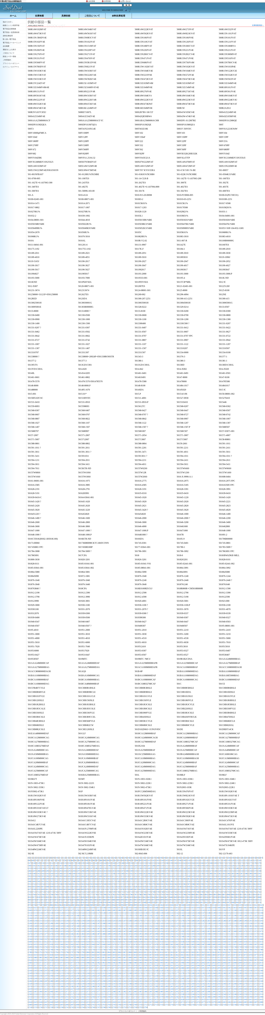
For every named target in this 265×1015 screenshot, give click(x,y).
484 (202, 879)
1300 (61, 923)
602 (255, 884)
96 (130, 860)
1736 (224, 947)
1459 (187, 931)
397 (52, 876)
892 (131, 900)
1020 (245, 905)
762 (259, 892)
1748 (51, 950)
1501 (171, 934)
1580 (114, 939)
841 (140, 897)
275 (215, 868)
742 (171, 892)
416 (135, 876)
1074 (56, 910)
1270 (140, 921)
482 (193, 879)
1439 (82, 931)
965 (219, 902)
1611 (40, 942)
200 (118, 866)
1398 (103, 929)
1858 (156, 955)
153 (144, 863)
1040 (114, 908)
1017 (229, 905)
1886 (66, 958)
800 (193, 895)
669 (82, 889)
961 (202, 902)
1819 (187, 952)
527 (158, 881)
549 (255, 881)
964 (215, 902)
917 (241, 900)
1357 (124, 926)
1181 (145, 916)
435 (219, 876)
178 (255, 863)
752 (215, 892)
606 (38, 887)
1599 (213, 939)
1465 (219, 931)
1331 (224, 923)
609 (52, 887)
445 (29, 879)
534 (188, 881)
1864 (187, 955)
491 (233, 879)
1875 (245, 955)
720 (74, 892)
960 (197, 902)
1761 (119, 950)
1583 (129, 939)
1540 (140, 937)
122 (241, 860)
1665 (87, 944)
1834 (30, 955)
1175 (114, 916)
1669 (108, 944)
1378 (234, 926)
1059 (213, 908)
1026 (40, 908)
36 (150, 858)
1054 (187, 908)
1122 (72, 913)
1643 (208, 942)
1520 (35, 937)
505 (60, 881)
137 (74, 863)
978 (43, 905)
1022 (256, 905)
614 (74, 887)
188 (65, 866)
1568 (51, 939)
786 (131, 895)
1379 (240, 926)
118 (224, 860)
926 (47, 902)
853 (193, 897)
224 (224, 866)
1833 (261, 952)
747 (193, 892)
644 (206, 887)
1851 (119, 955)
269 (188, 868)
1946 (145, 960)
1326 (198, 923)
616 (82, 887)
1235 (192, 918)
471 (144, 879)
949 (149, 902)
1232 (177, 918)
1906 (171, 958)
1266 (119, 921)
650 (233, 887)
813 (250, 895)
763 (29, 895)
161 (180, 863)
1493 (129, 934)
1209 (56, 918)
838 (127, 897)
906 (193, 900)
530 (171, 881)
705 (241, 889)
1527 (72, 937)
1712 (98, 947)
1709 (82, 947)
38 (157, 858)
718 (65, 892)
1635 (166, 942)
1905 (166, 958)
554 (43, 884)
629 (140, 887)
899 (162, 900)
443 (255, 876)
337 (255, 871)
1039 (108, 908)
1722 (150, 947)
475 (162, 879)
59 (233, 858)
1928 (51, 960)
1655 (35, 944)
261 (153, 868)
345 (56, 874)
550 (259, 881)
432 (206, 876)
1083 (103, 910)
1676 (145, 944)
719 (69, 892)
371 (171, 874)
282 (246, 868)
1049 (161, 908)
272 (202, 868)
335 (246, 871)
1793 (51, 952)
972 (250, 902)
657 (29, 889)
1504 (187, 934)
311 (140, 871)
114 (206, 860)
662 (52, 889)
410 (109, 876)
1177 (124, 916)
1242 (229, 918)
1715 (114, 947)
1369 (187, 926)
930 (65, 902)
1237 (203, 918)
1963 (234, 960)
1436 (66, 931)
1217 (98, 918)
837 (122, 897)
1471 (250, 931)
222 (215, 866)
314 (153, 871)
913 (224, 900)
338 (259, 871)
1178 (129, 916)
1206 (40, 918)
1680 (166, 944)
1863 (182, 955)
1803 (103, 952)
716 (56, 892)
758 (241, 892)
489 (224, 879)
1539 (135, 937)
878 (69, 900)
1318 (156, 923)
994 (113, 905)
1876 (250, 955)
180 (29, 866)
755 (228, 892)
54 (215, 858)
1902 (150, 958)
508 (74, 881)
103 (158, 860)
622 (109, 887)
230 (250, 866)
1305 (87, 923)
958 (188, 902)
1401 (119, 929)
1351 (93, 926)
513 (96, 881)
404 (82, 876)
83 (83, 860)
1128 (103, 913)
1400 (114, 929)
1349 (82, 926)
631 (149, 887)
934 (82, 902)
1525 (61, 937)
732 (127, 892)
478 (175, 879)
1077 (72, 910)
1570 (61, 939)
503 (52, 881)
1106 (224, 910)
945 (131, 902)
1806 (119, 952)
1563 (261, 937)
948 (144, 902)
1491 (119, 934)
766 (43, 895)
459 (91, 879)
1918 (234, 958)
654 (250, 887)
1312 (124, 923)
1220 (114, 918)
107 (175, 860)
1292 (255, 921)
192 (82, 866)
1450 (140, 931)
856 (206, 897)
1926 (40, 960)
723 (87, 892)
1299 (56, 923)
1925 (35, 960)
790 (149, 895)
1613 (51, 942)
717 (60, 892)
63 (247, 858)
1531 (93, 937)
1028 (51, 908)
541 (219, 881)
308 (127, 871)
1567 (45, 939)
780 (105, 895)
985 (74, 905)
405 (87, 876)
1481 (66, 934)
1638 (182, 942)
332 (233, 871)
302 (100, 871)
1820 (192, 952)
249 (100, 868)
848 (171, 897)
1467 (229, 931)
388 (246, 874)
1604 (240, 939)
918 (246, 900)
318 (171, 871)
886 (105, 900)
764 (34, 895)
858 (215, 897)
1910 (192, 958)
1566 (40, 939)
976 (34, 905)
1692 (229, 944)
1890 (87, 958)
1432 (45, 931)
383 (224, 874)
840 (135, 897)
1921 (250, 958)
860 (224, 897)
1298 (51, 923)
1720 (140, 947)
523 (140, 881)
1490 (114, 934)
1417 (203, 929)
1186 (171, 916)
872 (43, 900)
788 (140, 895)
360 (122, 874)
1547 (177, 937)
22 (100, 858)
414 (127, 876)
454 (69, 879)
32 (136, 858)
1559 (240, 937)
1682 (177, 944)
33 (139, 858)
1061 (224, 908)
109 (184, 860)
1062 (229, 908)
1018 (235, 905)
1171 (93, 916)
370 (166, 874)
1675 (140, 944)
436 (224, 876)
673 (100, 889)
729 (113, 892)
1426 (250, 929)
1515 (245, 934)
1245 (245, 918)
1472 (255, 931)
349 (74, 874)
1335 (245, 923)
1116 (40, 913)
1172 (98, 916)
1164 (56, 916)
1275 (166, 921)
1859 (161, 955)
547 (246, 881)
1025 (35, 908)
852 (188, 897)
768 (52, 895)
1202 (255, 916)
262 (158, 868)
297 (78, 871)
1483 (77, 934)
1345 (61, 926)
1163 (51, 916)
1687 (203, 944)
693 (188, 889)
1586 (145, 939)
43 (175, 858)
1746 (40, 950)
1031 (66, 908)
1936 (93, 960)
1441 (93, 931)
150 (131, 863)
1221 (119, 918)
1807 (124, 952)
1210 (61, 918)
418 (144, 876)
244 (78, 868)
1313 (129, 923)
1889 (82, 958)
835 (113, 897)
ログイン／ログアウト (11, 67)
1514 (240, 934)
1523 (51, 937)
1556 (224, 937)
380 (211, 874)
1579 (108, 939)
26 (114, 858)
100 (144, 860)
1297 (45, 923)
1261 (93, 921)
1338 (261, 923)
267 (180, 868)
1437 (72, 931)
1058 (208, 908)
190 (74, 866)
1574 (82, 939)
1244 (240, 918)
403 (78, 876)
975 (29, 905)
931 (69, 902)
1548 (182, 937)
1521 (40, 937)
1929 (56, 960)
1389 (56, 929)
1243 (234, 918)
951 (158, 902)
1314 (135, 923)
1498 (156, 934)
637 (175, 887)
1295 (35, 923)
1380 (245, 926)
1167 (72, 916)
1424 (240, 929)
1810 (140, 952)
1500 (166, 934)
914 (228, 900)
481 (188, 879)
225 (228, 866)
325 (202, 871)
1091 (145, 910)
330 (224, 871)
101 (149, 860)
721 (78, 892)
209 (158, 866)
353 (91, 874)
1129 (108, 913)
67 (261, 858)
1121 (66, 913)
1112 (255, 910)
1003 (156, 905)
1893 (103, 958)
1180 (140, 916)
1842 (72, 955)
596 (228, 884)
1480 (61, 934)
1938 (103, 960)
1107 (229, 910)
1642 (203, 942)
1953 (182, 960)
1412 (177, 929)
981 (56, 905)
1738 (234, 947)
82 (79, 860)
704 (237, 889)
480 (184, 879)
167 (206, 863)
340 (34, 874)
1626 (119, 942)
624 (118, 887)
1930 (61, 960)
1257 (72, 921)
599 (241, 884)
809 (233, 895)
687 (162, 889)
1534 (108, 937)
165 (197, 863)
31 (132, 858)
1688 (208, 944)
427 (184, 876)
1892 (98, 958)
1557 (229, 937)
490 (228, 879)
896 (149, 900)
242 (69, 868)
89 (104, 860)
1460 (192, 931)
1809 (135, 952)
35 (146, 858)
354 (96, 874)
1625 (114, 942)
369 (162, 874)
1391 (66, 929)
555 (47, 884)
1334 (240, 923)
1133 (129, 913)
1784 (240, 950)
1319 (161, 923)
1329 (213, 923)
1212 (72, 918)
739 (158, 892)
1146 (198, 913)
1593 (182, 939)
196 (100, 866)
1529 (82, 937)
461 (100, 879)
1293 (261, 921)
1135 (140, 913)
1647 (229, 942)
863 (237, 897)
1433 (51, 931)
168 (211, 863)
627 (131, 887)
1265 (114, 921)
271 (197, 868)
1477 (45, 934)
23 (103, 858)
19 (89, 858)
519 (122, 881)
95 (126, 860)
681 (135, 889)
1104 (213, 910)
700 (219, 889)
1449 (135, 931)
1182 (150, 916)
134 (60, 863)
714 (47, 892)
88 (101, 860)
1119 (56, 913)
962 (206, 902)
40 (164, 858)
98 (137, 860)
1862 (177, 955)
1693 (234, 944)
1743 (261, 947)
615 (78, 887)
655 (255, 887)
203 (131, 866)
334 (241, 871)
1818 (182, 952)
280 (237, 868)
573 (127, 884)
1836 (40, 955)
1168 (77, 916)
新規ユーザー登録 (9, 56)
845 (158, 897)
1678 (156, 944)
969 (237, 902)
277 (224, 868)
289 (43, 871)
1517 (255, 934)
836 (118, 897)
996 (122, 905)
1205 (35, 918)
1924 (30, 960)
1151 (224, 913)
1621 (93, 942)
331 (228, 871)
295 (69, 871)
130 (43, 863)
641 (193, 887)
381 (215, 874)
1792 (45, 952)
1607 (255, 939)
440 (241, 876)
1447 (124, 931)
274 (211, 868)
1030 (61, 908)
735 (140, 892)
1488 (103, 934)
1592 (177, 939)
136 (69, 863)
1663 (77, 944)
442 (250, 876)
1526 (66, 937)
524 (144, 881)
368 (158, 874)
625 (122, 887)
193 (87, 866)
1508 (208, 934)
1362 (150, 926)
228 (241, 866)
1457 (177, 931)
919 (250, 900)
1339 (30, 926)
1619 (82, 942)
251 (109, 868)
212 (171, 866)
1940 (114, 960)
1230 (166, 918)
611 (60, 887)
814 (255, 895)
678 (122, 889)
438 (233, 876)
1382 (255, 926)
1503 (182, 934)
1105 (219, 910)
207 (149, 866)
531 (175, 881)
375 (188, 874)
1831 (250, 952)
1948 (156, 960)
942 (118, 902)
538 (206, 881)
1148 (208, 913)
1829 (240, 952)
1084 (108, 910)
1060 (219, 908)
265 (171, 868)
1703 (51, 947)
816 (29, 897)
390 (255, 874)
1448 (129, 931)
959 (193, 902)
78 (65, 860)
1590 (166, 939)
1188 (182, 916)
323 (193, 871)
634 (162, 887)
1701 (40, 947)
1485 (87, 934)
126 (259, 860)
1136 (145, 913)
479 (180, 879)
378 (202, 874)
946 (135, 902)
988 (87, 905)
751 (211, 892)
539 (211, 881)
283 (250, 868)
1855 (140, 955)
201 (122, 866)
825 (69, 897)
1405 (140, 929)
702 (228, 889)
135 (65, 863)
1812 (150, 952)
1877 (255, 955)
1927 (45, 960)
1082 (98, 910)
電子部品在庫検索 (9, 29)
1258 (77, 921)
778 (96, 895)
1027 (45, 908)
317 (166, 871)
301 (96, 871)
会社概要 (6, 46)
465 (118, 879)
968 (233, 902)
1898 (129, 958)
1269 (135, 921)
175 (241, 863)
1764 (135, 950)
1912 (203, 958)
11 (60, 858)
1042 (124, 908)
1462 (203, 931)
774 (78, 895)
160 (175, 863)
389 (250, 874)
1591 (171, 939)
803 (206, 895)
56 (222, 858)
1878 (261, 955)
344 (52, 874)
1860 (166, 955)
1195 (219, 916)
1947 (150, 960)
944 (127, 902)
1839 (56, 955)
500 (38, 881)
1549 (187, 937)
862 (233, 897)
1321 (171, 923)
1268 (129, 921)
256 (131, 868)
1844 (82, 955)
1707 (72, 947)
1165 (61, 916)
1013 (208, 905)
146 (113, 863)
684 (149, 889)
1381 (250, 926)
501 (43, 881)
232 (259, 866)
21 (96, 858)
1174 (108, 916)
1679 (161, 944)
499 (34, 881)
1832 (255, 952)
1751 (66, 950)
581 (162, 884)
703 (233, 889)
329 (219, 871)
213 (175, 866)
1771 (171, 950)
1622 (98, 942)
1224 (135, 918)
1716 (119, 947)
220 (206, 866)
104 (162, 860)
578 (149, 884)
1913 (208, 958)
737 (149, 892)
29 (125, 858)
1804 (108, 952)
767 (47, 895)
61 (240, 858)
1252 (45, 921)
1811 (145, 952)
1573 (77, 939)
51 (204, 858)
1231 (171, 918)
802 (202, 895)
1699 (30, 947)
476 (166, 879)
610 (56, 887)
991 (100, 905)
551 (29, 884)
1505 (192, 934)
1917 (229, 958)
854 (197, 897)
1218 (103, 918)
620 (100, 887)
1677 (150, 944)
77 (61, 860)
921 (259, 900)
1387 (45, 929)
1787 (255, 950)
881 (82, 900)
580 (158, 884)
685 (153, 889)
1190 (192, 916)
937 (96, 902)
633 (158, 887)
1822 (203, 952)
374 (184, 874)
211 (166, 866)
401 (69, 876)
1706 (66, 947)
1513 (234, 934)
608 (47, 887)
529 (166, 881)
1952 (177, 960)
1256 (66, 921)
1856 (145, 955)
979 (47, 905)
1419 (213, 929)
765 (38, 895)
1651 (250, 942)
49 (197, 858)
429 (193, 876)
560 (69, 884)
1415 (192, 929)
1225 (140, 918)
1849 (108, 955)
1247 (255, 918)
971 (246, 902)
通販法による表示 (9, 50)
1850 (114, 955)
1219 (108, 918)
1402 (124, 929)
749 (202, 892)
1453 (156, 931)
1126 (93, 913)
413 (122, 876)
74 (51, 860)
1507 (203, 934)
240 (60, 868)
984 (69, 905)
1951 (171, 960)
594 (219, 884)
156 (158, 863)
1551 (198, 937)
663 (56, 889)
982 (60, 905)
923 (34, 902)
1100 (192, 910)
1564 (30, 939)
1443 (103, 931)
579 (153, 884)
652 (241, 887)
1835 (35, 955)
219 (202, 866)
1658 (51, 944)
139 (82, 863)
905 (188, 900)
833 (105, 897)
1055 (192, 908)
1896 (119, 958)
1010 (193, 905)
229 (246, 866)
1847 (98, 955)
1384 (30, 929)
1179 (135, 916)
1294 (30, 923)
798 (184, 895)
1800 (87, 952)
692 (184, 889)
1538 (129, 937)
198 (109, 866)
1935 (87, 960)
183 (43, 866)
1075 (61, 910)
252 (113, 868)
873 (47, 900)
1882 (45, 958)
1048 (156, 908)
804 (211, 895)
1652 (255, 942)
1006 (172, 905)
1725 (166, 947)
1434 (56, 931)
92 (115, 860)
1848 (103, 955)
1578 (103, 939)
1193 (208, 916)
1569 (56, 939)
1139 (161, 913)
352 (87, 874)
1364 (161, 926)
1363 (156, 926)
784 (122, 895)
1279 (187, 921)
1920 (245, 958)
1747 (45, 950)
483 (197, 879)
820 (47, 897)
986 (78, 905)
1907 (177, 958)
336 (250, 871)
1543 (156, 937)
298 (82, 871)
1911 (198, 958)
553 (38, 884)
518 (118, 881)
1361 (145, 926)
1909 (187, 958)
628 (135, 887)
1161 (40, 916)
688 (166, 889)
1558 (234, 937)
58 (229, 858)
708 (255, 889)
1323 (182, 923)
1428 (261, 929)
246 (87, 868)
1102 (203, 910)
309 (131, 871)
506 (65, 881)
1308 (103, 923)
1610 (35, 942)
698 (211, 889)
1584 (135, 939)
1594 (187, 939)
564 (87, 884)
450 (52, 879)
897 (153, 900)
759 (246, 892)
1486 (93, 934)
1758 (103, 950)
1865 (192, 955)
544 (233, 881)
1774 (187, 950)
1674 (135, 944)
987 (82, 905)
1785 (245, 950)
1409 (161, 929)
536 (197, 881)
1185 (166, 916)
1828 (234, 952)
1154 (240, 913)
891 (127, 900)
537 (202, 881)
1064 (240, 908)
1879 (30, 958)
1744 (30, 950)
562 (78, 884)
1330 (219, 923)
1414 (187, 929)
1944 (135, 960)
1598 (208, 939)
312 (144, 871)
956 (180, 902)
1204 (30, 918)
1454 (161, 931)
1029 (56, 908)
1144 (187, 913)
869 (29, 900)
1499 (161, 934)
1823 (208, 952)
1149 (213, 913)
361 (127, 874)
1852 (124, 955)
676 (113, 889)
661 (47, 889)
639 (184, 887)
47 (189, 858)
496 (255, 879)
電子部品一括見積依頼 (11, 32)
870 (34, 900)
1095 (166, 910)
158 (166, 863)
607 (43, 887)
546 (241, 881)
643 (202, 887)
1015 (219, 905)
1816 (171, 952)
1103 (208, 910)
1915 (219, 958)
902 (175, 900)
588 (193, 884)
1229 (161, 918)
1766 (145, 950)
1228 (156, 918)
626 (127, 887)
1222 (124, 918)
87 (97, 860)
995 (118, 905)
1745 (35, 950)
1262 (98, 921)
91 (112, 860)
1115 (35, 913)
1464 (213, 931)
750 (206, 892)
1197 (229, 916)
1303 (77, 923)
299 (87, 871)
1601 (224, 939)
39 (161, 858)
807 (224, 895)
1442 (98, 931)
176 (246, 863)
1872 (229, 955)
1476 (40, 934)
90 (108, 860)
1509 (213, 934)
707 (250, 889)
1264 (108, 921)
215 (184, 866)
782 (113, 895)
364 (140, 874)
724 (91, 892)
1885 (61, 958)
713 (43, 892)
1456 (171, 931)
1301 (66, 923)
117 (219, 860)
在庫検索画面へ (258, 25)
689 (171, 889)
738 (153, 892)
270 (193, 868)
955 (175, 902)
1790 (35, 952)
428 (188, 876)
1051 (171, 908)
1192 (203, 916)
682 (140, 889)
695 (197, 889)
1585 (140, 939)
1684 (187, 944)
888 (113, 900)
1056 (198, 908)
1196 (224, 916)
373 (180, 874)
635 (166, 887)
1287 (229, 921)
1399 (108, 929)
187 (60, 866)
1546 (171, 937)
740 (162, 892)
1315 (140, 923)
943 (122, 902)
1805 (114, 952)
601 (250, 884)
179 (259, 863)
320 (180, 871)
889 (118, 900)
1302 (72, 923)
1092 (150, 910)
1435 (61, 931)
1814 (161, 952)
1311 (119, 923)
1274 (161, 921)
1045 (140, 908)
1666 (93, 944)
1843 (77, 955)
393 (34, 876)
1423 (234, 929)
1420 (219, 929)
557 (56, 884)
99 (140, 860)
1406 (145, 929)
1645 (219, 942)
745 (184, 892)
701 (224, 889)
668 (78, 889)
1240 (219, 918)
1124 (82, 913)
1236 (198, 918)
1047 (150, 908)
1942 (124, 960)
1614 (56, 942)
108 (180, 860)
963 (211, 902)
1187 (177, 916)
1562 (255, 937)
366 (149, 874)
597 (233, 884)
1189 (187, 916)
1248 (261, 918)
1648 (234, 942)
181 (34, 866)
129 (38, 863)
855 (202, 897)
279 (233, 868)
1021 (250, 905)
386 (237, 874)
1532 (98, 937)
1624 (108, 942)
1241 (224, 918)
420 (153, 876)
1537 (124, 937)
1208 (51, 918)
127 (29, 863)
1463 (208, 931)
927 (52, 902)
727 (105, 892)
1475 (35, 934)
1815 (166, 952)
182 (38, 866)
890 (122, 900)
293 (60, 871)
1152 (229, 913)
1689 (213, 944)
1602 (229, 939)
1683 (182, 944)
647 (219, 887)
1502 (177, 934)
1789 (30, 952)
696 (202, 889)
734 (135, 892)
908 (202, 900)
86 (94, 860)
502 (47, 881)
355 (100, 874)
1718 (129, 947)
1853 (129, 955)
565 (91, 884)
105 (166, 860)
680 (131, 889)
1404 (135, 929)
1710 (87, 947)
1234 (187, 918)
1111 (250, 910)
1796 (66, 952)
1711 (93, 947)
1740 (245, 947)
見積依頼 (65, 15)
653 (246, 887)
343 (47, 874)
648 (224, 887)
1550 (192, 937)
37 (154, 858)
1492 (124, 934)
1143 (182, 913)
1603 (234, 939)
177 (250, 863)
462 (105, 879)
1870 (219, 955)
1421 (224, 929)
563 (82, 884)
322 (188, 871)
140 (87, 863)
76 (58, 860)
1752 (72, 950)
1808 (129, 952)
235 (38, 868)
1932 (72, 960)
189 (69, 866)
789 (144, 895)
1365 (166, 926)
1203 (261, 916)
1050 (166, 908)
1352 (98, 926)
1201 (250, 916)
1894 (108, 958)
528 (162, 881)
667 (74, 889)
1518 (261, 934)
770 (60, 895)
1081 (93, 910)
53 (211, 858)
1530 (87, 937)
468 (131, 879)
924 (38, 902)
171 (224, 863)
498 (29, 881)
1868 (208, 955)
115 (211, 860)
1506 (198, 934)
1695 (245, 944)
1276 (171, 921)
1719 (135, 947)
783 (118, 895)
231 (255, 866)
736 (144, 892)
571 (118, 884)
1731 (198, 947)
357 (109, 874)
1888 (77, 958)
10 (57, 858)
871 (38, 900)
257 (135, 868)
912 (219, 900)
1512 (229, 934)
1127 (98, 913)
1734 (213, 947)
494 (246, 879)
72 (43, 860)
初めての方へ (8, 22)
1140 (166, 913)
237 (47, 868)
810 (237, 895)
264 (166, 868)
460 (96, 879)
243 (74, 868)
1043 (129, 908)
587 (188, 884)
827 (78, 897)
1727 (177, 947)
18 (85, 858)
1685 (192, 944)
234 (34, 868)
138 (78, 863)
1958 (208, 960)
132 (52, 863)
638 (180, 887)
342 (43, 874)
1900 (140, 958)
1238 (208, 918)
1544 (161, 937)
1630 (140, 942)
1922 (255, 958)
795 (171, 895)
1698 (261, 944)
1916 (224, 958)
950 (153, 902)
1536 (119, 937)
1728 (182, 947)
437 (228, 876)
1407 (150, 929)
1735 (219, 947)
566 (96, 884)
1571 (66, 939)
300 (91, 871)
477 (171, 879)
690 (175, 889)
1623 (103, 942)
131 (47, 863)
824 (65, 897)
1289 (240, 921)
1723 (156, 947)
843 (149, 897)
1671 (119, 944)
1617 (72, 942)
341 (38, 874)
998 (131, 905)
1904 (161, 958)
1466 (224, 931)
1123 (77, 913)
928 (56, 902)
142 (96, 863)
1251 (40, 921)
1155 (245, 913)
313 (149, 871)
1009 (187, 905)
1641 (198, 942)
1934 (82, 960)
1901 (145, 958)
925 (43, 902)
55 (218, 858)
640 (188, 887)
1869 (213, 955)
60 (236, 858)
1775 (192, 950)
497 (259, 879)
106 (171, 860)
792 (158, 895)
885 (100, 900)
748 (197, 892)
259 (144, 868)
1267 (124, 921)
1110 (245, 910)
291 (52, 871)
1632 (150, 942)
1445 (114, 931)
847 (166, 897)
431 (202, 876)
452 (60, 879)
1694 (240, 944)
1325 (192, 923)
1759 (108, 950)
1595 (192, 939)
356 (105, 874)
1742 (255, 947)
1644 (213, 942)
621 (105, 887)
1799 (82, 952)
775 (82, 895)
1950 (166, 960)
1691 (224, 944)
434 (215, 876)
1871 (224, 955)
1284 (213, 921)
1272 (150, 921)
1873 (234, 955)
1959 (213, 960)
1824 (213, 952)
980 (52, 905)
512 (91, 881)
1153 (234, 913)
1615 (61, 942)
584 (175, 884)
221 (211, 866)
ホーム (13, 15)
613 (69, 887)
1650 (245, 942)
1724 (161, 947)
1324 (187, 923)
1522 (45, 937)
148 (122, 863)
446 (34, 879)
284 (255, 868)
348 (69, 874)
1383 (261, 926)
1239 (213, 918)
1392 (72, 929)
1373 (208, 926)
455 (74, 879)
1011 (198, 905)
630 (144, 887)
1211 (66, 918)
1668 (103, 944)
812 (246, 895)
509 (78, 881)
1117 (45, 913)
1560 (245, 937)
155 (153, 863)
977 (38, 905)
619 (96, 887)
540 (215, 881)
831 (96, 897)
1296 (40, 923)
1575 (87, 939)
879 (74, 900)
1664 (82, 944)
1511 (224, 934)
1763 (129, 950)
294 (65, 871)
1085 (114, 910)
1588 (156, 939)
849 (175, 897)
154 (149, 863)
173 (233, 863)
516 (109, 881)
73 (47, 860)
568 (105, 884)
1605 (245, 939)
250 (105, 868)
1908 (182, 958)
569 (109, 884)
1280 (192, 921)
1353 (103, 926)
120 (233, 860)
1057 (203, 908)
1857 (150, 955)
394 (38, 876)
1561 (250, 937)
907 (197, 900)
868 (259, 897)
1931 (66, 960)
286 (29, 871)
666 (69, 889)
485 (206, 879)
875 (56, 900)
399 (60, 876)
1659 (56, 944)
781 (109, 895)
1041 (119, 908)
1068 (261, 908)
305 (113, 871)
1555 (219, 937)
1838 (51, 955)
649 (228, 887)
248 (96, 868)
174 (237, 863)
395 (43, 876)
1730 (192, 947)
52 (207, 858)
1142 (177, 913)
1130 (114, 913)
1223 (129, 918)
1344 (56, 926)
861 (228, 897)
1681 (171, 944)
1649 (240, 942)
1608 (261, 939)
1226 (145, 918)
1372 (203, 926)
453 (65, 879)
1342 (45, 926)
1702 (45, 947)
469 (135, 879)
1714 (108, 947)
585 (180, 884)
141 (91, 863)
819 (43, 897)
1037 (98, 908)
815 (259, 895)
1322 (177, 923)
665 (65, 889)
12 (64, 858)
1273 (156, 921)
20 (93, 858)
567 (100, 884)
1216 (93, 918)
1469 (240, 931)
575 (135, 884)
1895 (114, 958)
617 (87, 887)
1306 (93, 923)
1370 (192, 926)
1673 (129, 944)
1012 (203, 905)
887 (109, 900)
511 (87, 881)
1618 (77, 942)
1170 (87, 916)
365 (144, 874)
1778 (208, 950)
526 (153, 881)
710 (29, 892)
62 (243, 858)
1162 (45, 916)
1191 (198, 916)
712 (38, 892)
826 (74, 897)
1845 (87, 955)
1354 (108, 926)
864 (241, 897)
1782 (229, 950)
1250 (35, 921)
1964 (240, 960)
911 (215, 900)
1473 (261, 931)
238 (52, 868)
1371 (198, 926)
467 (127, 879)
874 (52, 900)
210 (162, 866)
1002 (151, 905)
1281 (198, 921)
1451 (145, 931)
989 (91, 905)
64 (250, 858)
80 (72, 860)
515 (105, 881)
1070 (35, 910)
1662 (72, 944)
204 (135, 866)
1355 (114, 926)
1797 (72, 952)
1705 (61, 947)
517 (113, 881)
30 (128, 858)
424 (171, 876)
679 (127, 889)
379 (206, 874)
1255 (61, 921)
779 (100, 895)
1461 (198, 931)
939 (105, 902)
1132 (124, 913)
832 (100, 897)
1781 (224, 950)
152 (140, 863)
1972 (45, 963)
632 (153, 887)
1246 (250, 918)
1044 (135, 908)
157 (162, 863)
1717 (124, 947)
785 (127, 895)
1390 (61, 929)
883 (91, 900)
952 (162, 902)
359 (118, 874)
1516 (250, 934)
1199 (240, 916)
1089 (135, 910)
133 (56, 863)
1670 (114, 944)
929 (60, 902)
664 (60, 889)
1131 (119, 913)
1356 (119, 926)
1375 (219, 926)
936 (91, 902)
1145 (192, 913)
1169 (82, 916)
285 (259, 868)
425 (175, 876)
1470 (245, 931)
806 (219, 895)
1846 (93, 955)
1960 (219, 960)
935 (87, 902)
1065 (245, 908)
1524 (56, 937)
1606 (250, 939)
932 (74, 902)
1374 (213, 926)
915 (233, 900)
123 (246, 860)
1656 (40, 944)
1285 (219, 921)
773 (74, 895)
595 (224, 884)
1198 (234, 916)
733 (131, 892)
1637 (177, 942)
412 (118, 876)
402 (74, 876)
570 (113, 884)
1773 (182, 950)
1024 (30, 908)
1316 (145, 923)
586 (184, 884)
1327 (203, 923)
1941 (119, 960)
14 (71, 858)
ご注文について (92, 15)
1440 (87, 931)
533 (184, 881)
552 (34, 884)
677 (118, 889)
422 (162, 876)
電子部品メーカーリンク (12, 43)
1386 (40, 929)
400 (65, 876)
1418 (208, 929)
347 (65, 874)
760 (250, 892)
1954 (187, 960)
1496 (145, 934)
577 (144, 884)
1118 (51, 913)
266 (175, 868)
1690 (219, 944)
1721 (145, 947)
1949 (161, 960)
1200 (245, 916)
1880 (35, 958)
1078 (77, 910)
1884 (56, 958)
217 (193, 866)
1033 (77, 908)
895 (144, 900)
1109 (240, 910)
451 (56, 879)
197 (105, 866)
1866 (198, 955)
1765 (140, 950)
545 (237, 881)
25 (111, 858)
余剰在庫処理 (118, 15)
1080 (87, 910)
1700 (35, 947)
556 (52, 884)
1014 (214, 905)
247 (91, 868)
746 (188, 892)
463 (109, 879)
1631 (145, 942)
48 (193, 858)
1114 (30, 913)
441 (246, 876)
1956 (198, 960)
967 (228, 902)
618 (91, 887)
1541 (145, 937)
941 (113, 902)
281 (241, 868)
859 (219, 897)
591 (206, 884)
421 (158, 876)
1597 (203, 939)
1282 (203, 921)
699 (215, 889)
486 (211, 879)
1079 (82, 910)
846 (162, 897)
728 (109, 892)
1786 (250, 950)
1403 (129, 929)
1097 (177, 910)
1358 (129, 926)
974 (259, 902)
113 (202, 860)
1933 (77, 960)
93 (119, 860)
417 (140, 876)
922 (29, 902)
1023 (261, 905)
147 (118, 863)
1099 (187, 910)
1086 (119, 910)
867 (255, 897)
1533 (103, 937)
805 (215, 895)
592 (211, 884)
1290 (245, 921)
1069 (30, 910)
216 (188, 866)
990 (96, 905)
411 (113, 876)
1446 (119, 931)
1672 (124, 944)
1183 (156, 916)
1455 (166, 931)
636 (171, 887)
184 (47, 866)
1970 (35, 963)
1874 (240, 955)
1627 (124, 942)
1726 (171, 947)
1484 (82, 934)
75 (54, 860)
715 (52, 892)
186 (56, 866)
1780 (219, 950)
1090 (140, 910)
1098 (182, 910)
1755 (87, 950)
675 (109, 889)
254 (122, 868)
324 (197, 871)
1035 (87, 908)
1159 (30, 916)
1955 (192, 960)
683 (144, 889)
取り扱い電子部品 (9, 39)
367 (153, 874)
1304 (82, 923)
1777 (203, 950)
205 (140, 866)
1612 (45, 942)
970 (241, 902)
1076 (66, 910)
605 (34, 887)
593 (215, 884)
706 (246, 889)
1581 (119, 939)
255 (127, 868)
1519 (30, 937)
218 (197, 866)
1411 (171, 929)
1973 (51, 963)
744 (180, 892)
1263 (103, 921)
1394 (82, 929)
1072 (45, 910)
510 (82, 881)
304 (109, 871)
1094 (161, 910)
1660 (61, 944)
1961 (224, 960)
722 (82, 892)
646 (215, 887)
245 (82, 868)
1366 (171, 926)
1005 (166, 905)
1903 (156, 958)
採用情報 (107, 1)
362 (131, 874)
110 (188, 860)
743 (175, 892)
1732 (203, 947)
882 (87, 900)
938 (100, 902)
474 (158, 879)
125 (255, 860)
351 (82, 874)
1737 (229, 947)
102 (153, 860)
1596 (198, 939)
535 (193, 881)
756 (233, 892)
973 (255, 902)
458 (87, 879)
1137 (150, 913)
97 (133, 860)
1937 (98, 960)
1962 (229, 960)
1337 (255, 923)
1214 (82, 918)
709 (259, 889)
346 (60, 874)
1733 (208, 947)
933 (78, 902)
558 (60, 884)
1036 (93, 908)
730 (118, 892)
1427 (255, 929)
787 (135, 895)
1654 (30, 944)
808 (228, 895)
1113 (261, 910)
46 (186, 858)
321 (184, 871)
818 (38, 897)
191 (78, 866)
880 (78, 900)
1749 (56, 950)
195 (96, 866)
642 (197, 887)
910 (211, 900)
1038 (103, 908)
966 (224, 902)
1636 (171, 942)
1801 (93, 952)
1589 (161, 939)
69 (33, 860)
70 (36, 860)
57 (225, 858)
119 (228, 860)
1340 (35, 926)
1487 (98, 934)
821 (52, 897)
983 (65, 905)
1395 (87, 929)
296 (74, 871)
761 (255, 892)
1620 (87, 942)
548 (250, 881)
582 (166, 884)
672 (96, 889)
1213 (77, 918)
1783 (234, 950)
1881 (40, 958)
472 (149, 879)
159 (171, 863)
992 (105, 905)
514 (100, 881)
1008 (182, 905)
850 (180, 897)
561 (74, 884)
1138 (156, 913)
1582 (124, 939)
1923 (261, 958)
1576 (93, 939)
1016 (224, 905)
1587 (150, 939)
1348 (77, 926)
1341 (40, 926)
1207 (45, 918)
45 (182, 858)
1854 (135, 955)
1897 (124, 958)
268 (184, 868)
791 (153, 895)
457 (82, 879)
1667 (98, 944)
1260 (87, 921)
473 (153, 879)
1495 (140, 934)
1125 (87, 913)
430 (197, 876)
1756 (93, 950)
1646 (224, 942)
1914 (213, 958)
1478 (51, 934)
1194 (213, 916)
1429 (30, 931)
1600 (219, 939)
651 (237, 887)
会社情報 (91, 1)
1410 (166, 929)
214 (180, 866)
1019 (240, 905)
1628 (129, 942)
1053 (182, 908)
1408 (156, 929)
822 (56, 897)
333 (237, 871)
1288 (234, 921)
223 (219, 866)
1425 (245, 929)
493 (241, 879)
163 (188, 863)
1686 (198, 944)
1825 (219, 952)
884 (96, 900)
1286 (224, 921)
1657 (45, 944)
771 (65, 895)
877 (65, 900)
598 (237, 884)
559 (65, 884)
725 (96, 892)
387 (241, 874)
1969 (30, 963)
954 (171, 902)
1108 (234, 910)
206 (144, 866)
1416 (198, 929)
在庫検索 (39, 15)
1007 (177, 905)
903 (180, 900)
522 (135, 881)
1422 (229, 929)
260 (149, 868)
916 (237, 900)
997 (127, 905)
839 (131, 897)
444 (259, 876)
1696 (250, 944)
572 (122, 884)
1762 (124, 950)
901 (171, 900)
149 (127, 863)
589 (197, 884)
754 (224, 892)
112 (197, 860)
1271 (145, 921)
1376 (224, 926)
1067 (255, 908)
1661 (66, 944)
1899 (135, 958)
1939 (108, 960)
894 (140, 900)
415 (131, 876)
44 (179, 858)
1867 (203, 955)
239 (56, 868)
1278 (182, 921)
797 (180, 895)
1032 (72, 908)
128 (34, 863)
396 (47, 876)
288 (38, 871)
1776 (198, 950)
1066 (250, 908)
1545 (166, 937)
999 (135, 905)
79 (69, 860)
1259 (82, 921)
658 (34, 889)
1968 (261, 960)
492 (237, 879)
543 (228, 881)
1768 (156, 950)
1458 (182, 931)
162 (184, 863)
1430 (35, 931)
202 (127, 866)
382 (219, 874)
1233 (182, 918)
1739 (240, 947)
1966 (250, 960)
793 (162, 895)
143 (100, 863)
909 (206, 900)
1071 (40, 910)
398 (56, 876)
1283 (208, 921)
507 (69, 881)
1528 (77, 937)
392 (29, 876)
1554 (213, 937)
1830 (245, 952)
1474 (30, 934)
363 (135, 874)
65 (254, 858)
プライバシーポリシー (11, 63)
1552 (203, 937)
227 (237, 866)
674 (105, 889)
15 (75, 858)
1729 (187, 947)
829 (87, 897)
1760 (114, 950)
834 (109, 897)
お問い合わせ (126, 1)
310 (135, 871)
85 (90, 860)
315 (158, 871)
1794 (56, 952)
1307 (98, 923)
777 (91, 895)
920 (255, 900)
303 (105, 871)
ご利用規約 (7, 60)
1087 (124, 910)
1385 (35, 929)
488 (219, 879)
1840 (61, 955)
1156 (250, 913)
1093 (156, 910)
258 (140, 868)
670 (87, 889)
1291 (250, 921)
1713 (103, 947)
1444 (108, 931)
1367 (177, 926)
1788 (261, 950)
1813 (156, 952)
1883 (51, 958)
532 (180, 881)
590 (202, 884)
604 (29, 887)
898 (158, 900)
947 (140, 902)
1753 (77, 950)
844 (153, 897)
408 (100, 876)
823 (60, 897)
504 (56, 881)
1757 (98, 950)
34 (143, 858)
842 (144, 897)
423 (166, 876)
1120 (61, 913)
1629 (135, 942)
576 (140, 884)
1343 (51, 926)
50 (200, 858)
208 (153, 866)
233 (29, 868)
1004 (161, 905)
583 (171, 884)
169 (215, 863)
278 (228, 868)
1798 (77, 952)
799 (188, 895)
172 (228, 863)
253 (118, 868)
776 (87, 895)
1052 (177, 908)
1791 (40, 952)
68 (29, 860)
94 (122, 860)
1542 (150, 937)
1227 (150, 918)
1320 (166, 923)
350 (78, 874)
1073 (51, 910)
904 (184, 900)
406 (91, 876)
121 (237, 860)
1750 (61, 950)
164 (193, 863)
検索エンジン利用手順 (11, 25)
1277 (177, 921)
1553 (208, 937)
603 (259, 884)
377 (197, 874)
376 (193, 874)
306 (118, 871)
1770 (166, 950)
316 (162, 871)
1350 (87, 926)
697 (206, 889)
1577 (98, 939)
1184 (161, 916)
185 (52, 866)
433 (211, 876)
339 (29, 874)
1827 (229, 952)
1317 (150, 923)
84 (87, 860)
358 (113, 874)
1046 (145, 908)
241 (65, 868)
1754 (82, 950)
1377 (229, 926)
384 (228, 874)
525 (149, 881)
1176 (119, 916)
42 (172, 858)
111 (193, 860)
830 (91, 897)
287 (34, 871)
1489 (108, 934)
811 (241, 895)
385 (233, 874)
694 (193, 889)
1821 (198, 952)
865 (246, 897)
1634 (161, 942)
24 (107, 858)
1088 (129, 910)
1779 (213, 950)
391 (259, 874)
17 (82, 858)
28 (121, 858)
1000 (140, 905)
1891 (93, 958)
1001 (145, 905)
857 (211, 897)
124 (250, 860)
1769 (161, 950)
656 (259, 887)
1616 (66, 942)
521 (131, 881)
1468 (234, 931)
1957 (203, 960)
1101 (198, 910)
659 (38, 889)
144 (105, 863)
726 (100, 892)
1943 (129, 960)
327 (211, 871)
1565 (35, 939)
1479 (56, 934)
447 (38, 879)
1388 (51, 929)
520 (127, 881)
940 (109, 902)
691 (180, 889)
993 (109, 905)
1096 (171, 910)
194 (91, 866)
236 (43, 868)
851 (184, 897)
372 (175, 874)
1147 (203, 913)
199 (113, 866)
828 (82, 897)
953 (166, 902)
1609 (30, 942)
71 (40, 860)
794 (166, 895)
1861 (171, 955)
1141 (171, 913)
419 (149, 876)
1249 (30, 921)
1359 (135, 926)
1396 (93, 929)
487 (215, 879)
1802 (98, 952)
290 (47, 871)
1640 (192, 942)
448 (43, 879)
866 (250, 897)
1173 (103, 916)
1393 (77, 929)
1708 (77, 947)
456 (78, 879)
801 (197, 895)
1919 (240, 958)
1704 (56, 947)
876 (60, 900)
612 (65, 887)
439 (237, 876)
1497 (150, 934)
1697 (255, 944)
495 (250, 879)
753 (219, 892)
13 (67, 858)
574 (131, 884)
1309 (108, 923)
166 (202, 863)
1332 (229, 923)
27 (118, 858)
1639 (187, 942)
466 (122, 879)
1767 (150, 950)
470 (140, 879)
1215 (87, 918)
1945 (140, 960)
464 (113, 879)
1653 (261, 942)
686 (158, 889)
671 (91, 889)
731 (122, 892)
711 (34, 892)
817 (34, 897)
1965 (245, 960)
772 (69, 895)
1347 (72, 926)
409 (105, 876)
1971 (40, 963)
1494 (135, 934)
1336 (250, 923)
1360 (140, 926)
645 (211, 887)
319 (175, 871)
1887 (72, 958)
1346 (66, 926)
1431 (40, 931)
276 (219, 868)
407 (96, 876)
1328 (208, 923)
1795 (61, 952)
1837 (45, 955)
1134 (135, 913)
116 (215, 860)
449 (47, 879)
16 (78, 858)
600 (246, 884)
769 (56, 895)
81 (76, 860)
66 (258, 858)
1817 (177, 952)
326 (206, 871)
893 (135, 900)
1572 (72, 939)
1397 (98, 929)
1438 (77, 931)
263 (162, 868)
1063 (234, 908)
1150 (219, 913)
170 (219, 863)
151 (135, 863)
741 (166, 892)
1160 (35, 916)
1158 (261, 913)
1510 (219, 934)
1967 (255, 960)
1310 (114, 923)
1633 (156, 942)
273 (206, 868)
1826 (224, 952)
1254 (56, 921)
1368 (182, 926)
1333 (234, 923)
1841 (66, 955)
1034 (82, 908)
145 (109, 863)
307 (122, 871)
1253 (51, 921)
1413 (182, 929)
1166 (66, 916)
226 (233, 866)
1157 (255, 913)
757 (237, 892)
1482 (72, 934)
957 (184, 902)
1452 (150, 931)
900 (166, 900)
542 (224, 881)
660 (43, 889)
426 (180, 876)
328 (215, 871)
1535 (114, 937)
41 (168, 858)
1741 (250, 947)
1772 (177, 950)
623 (113, 887)
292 (56, 871)
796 (175, 895)
